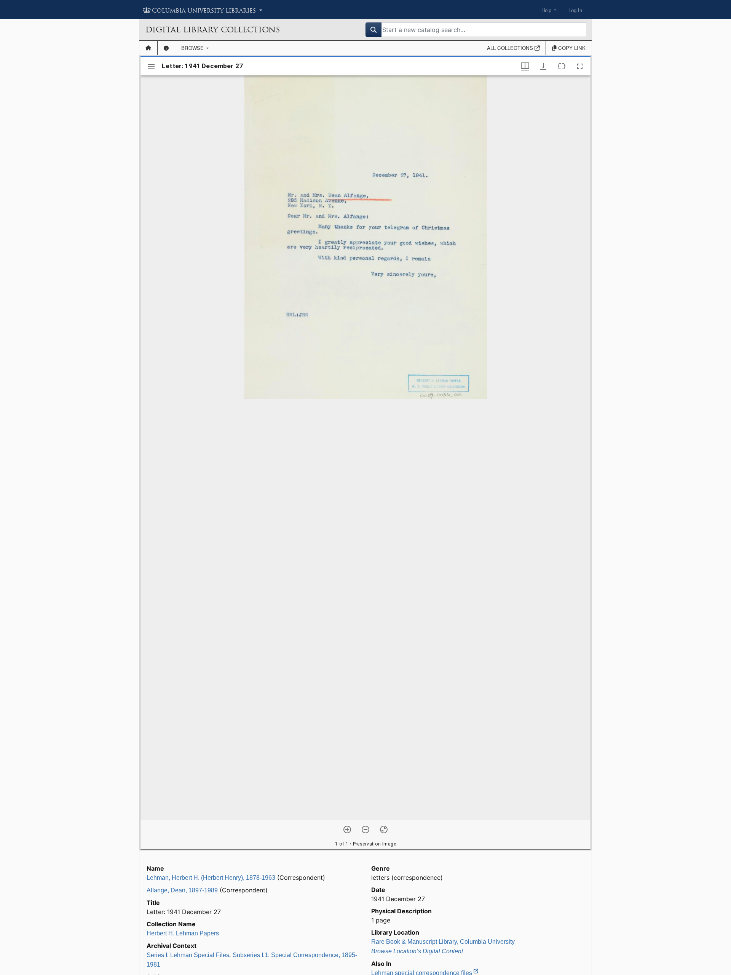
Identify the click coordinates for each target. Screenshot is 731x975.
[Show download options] (543, 66)
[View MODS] (561, 66)
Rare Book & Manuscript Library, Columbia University (443, 941)
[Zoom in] (347, 829)
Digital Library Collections (212, 29)
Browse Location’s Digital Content (417, 951)
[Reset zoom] (384, 829)
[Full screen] (580, 66)
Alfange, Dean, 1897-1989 (182, 890)
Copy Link (571, 47)
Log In (575, 10)
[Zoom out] (365, 829)
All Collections (511, 47)
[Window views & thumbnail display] (525, 66)
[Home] (148, 48)
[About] (166, 48)
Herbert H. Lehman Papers (183, 933)
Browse (193, 47)
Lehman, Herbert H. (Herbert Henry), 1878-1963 (211, 877)
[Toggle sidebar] (151, 66)
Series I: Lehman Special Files (188, 955)
